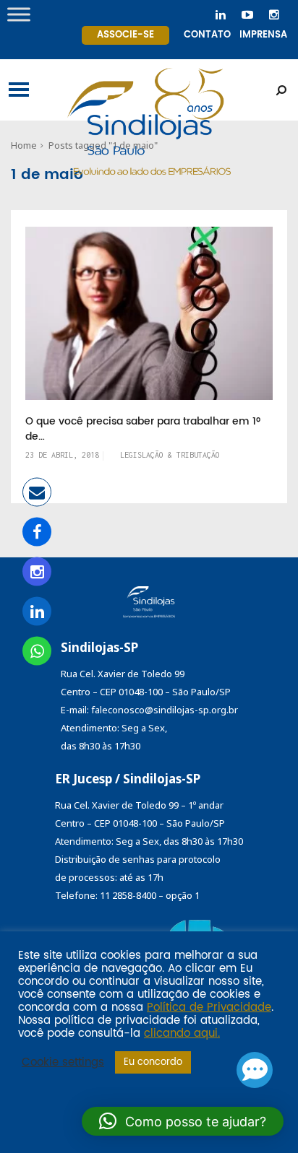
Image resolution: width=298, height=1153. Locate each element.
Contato (207, 35)
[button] (183, 1121)
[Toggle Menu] (18, 14)
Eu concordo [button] (153, 1062)
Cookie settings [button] (63, 1062)
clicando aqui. (182, 1034)
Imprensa (263, 35)
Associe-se (125, 35)
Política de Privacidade (209, 1008)
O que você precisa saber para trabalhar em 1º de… (142, 429)
